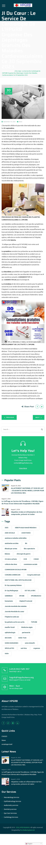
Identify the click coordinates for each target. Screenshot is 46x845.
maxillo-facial (10, 627)
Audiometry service (11, 805)
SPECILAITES (9, 648)
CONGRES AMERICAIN (12, 575)
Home (6, 71)
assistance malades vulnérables (16, 538)
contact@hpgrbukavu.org (23, 463)
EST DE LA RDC (30, 590)
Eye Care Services (10, 813)
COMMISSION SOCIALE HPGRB (15, 569)
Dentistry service (10, 809)
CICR (25, 559)
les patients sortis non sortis (14, 622)
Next (38, 417)
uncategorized (7, 744)
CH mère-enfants (11, 559)
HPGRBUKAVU (36, 596)
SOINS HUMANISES (11, 643)
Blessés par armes (11, 548)
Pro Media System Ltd (27, 830)
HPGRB (21, 596)
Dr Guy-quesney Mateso (13, 585)
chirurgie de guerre (23, 554)
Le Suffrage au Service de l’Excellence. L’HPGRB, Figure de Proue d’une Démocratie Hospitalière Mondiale (22, 502)
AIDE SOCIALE (10, 533)
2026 (17, 827)
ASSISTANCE (26, 533)
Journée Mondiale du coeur (14, 611)
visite (7, 653)
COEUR (36, 559)
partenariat (26, 632)
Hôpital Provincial (25, 601)
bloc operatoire (29, 548)
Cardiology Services (11, 817)
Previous (10, 417)
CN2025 (4, 736)
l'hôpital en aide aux (12, 617)
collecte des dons (11, 564)
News (20, 121)
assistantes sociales (11, 543)
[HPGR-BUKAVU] (23, 5)
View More (23, 468)
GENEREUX (9, 596)
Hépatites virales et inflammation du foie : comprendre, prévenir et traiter (27, 513)
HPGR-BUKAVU (25, 827)
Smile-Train (22, 638)
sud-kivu (24, 648)
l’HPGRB (34, 622)
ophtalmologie (10, 632)
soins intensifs (30, 643)
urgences (36, 648)
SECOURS (8, 638)
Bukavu (7, 554)
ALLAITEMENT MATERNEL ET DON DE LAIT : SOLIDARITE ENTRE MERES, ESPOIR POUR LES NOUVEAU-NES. (27, 490)
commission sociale (30, 564)
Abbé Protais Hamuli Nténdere (25, 527)
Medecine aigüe (27, 627)
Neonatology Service (11, 797)
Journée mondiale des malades (16, 606)
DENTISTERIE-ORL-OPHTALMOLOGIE (18, 580)
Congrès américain (33, 575)
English (29, 843)
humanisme (9, 601)
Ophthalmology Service (12, 801)
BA (26, 543)
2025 (6, 527)
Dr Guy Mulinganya (11, 590)
